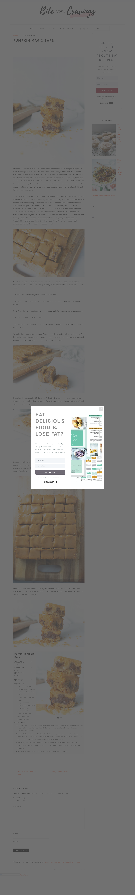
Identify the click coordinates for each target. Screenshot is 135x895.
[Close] (101, 409)
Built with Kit (50, 482)
